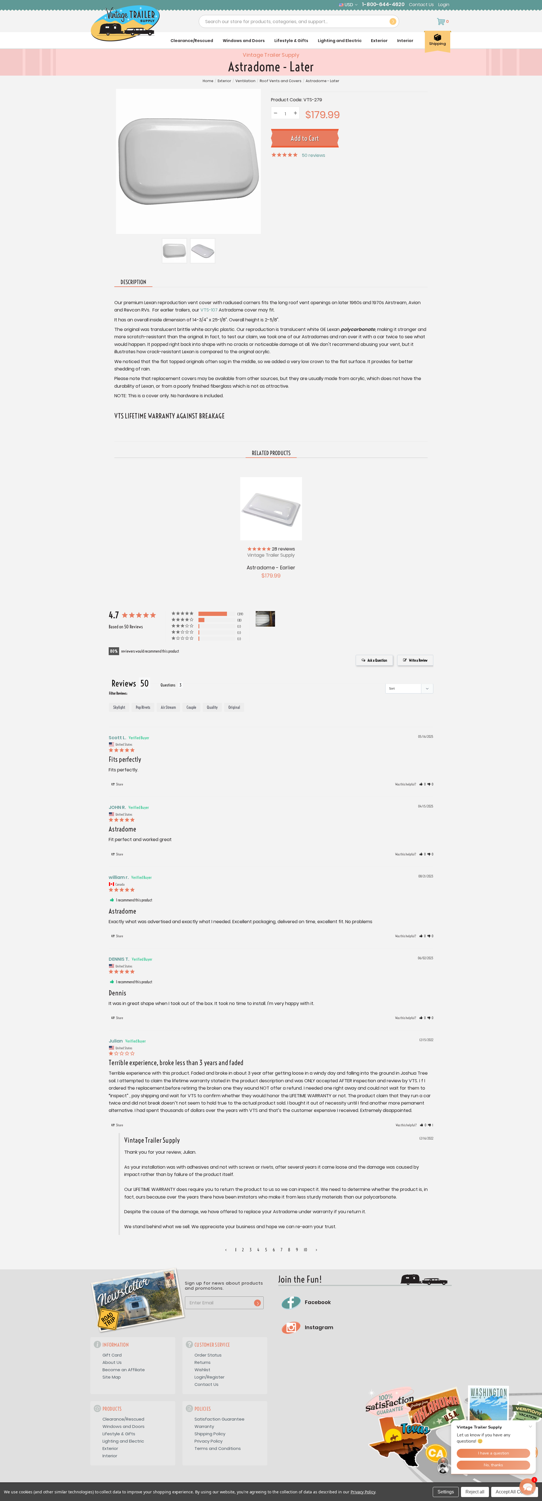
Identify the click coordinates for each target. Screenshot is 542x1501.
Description (133, 282)
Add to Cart (271, 508)
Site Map (111, 1377)
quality (212, 707)
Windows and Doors (244, 40)
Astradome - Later (322, 81)
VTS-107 (209, 310)
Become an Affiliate (123, 1370)
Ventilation (245, 81)
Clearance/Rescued (192, 40)
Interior (405, 40)
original (234, 707)
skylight (119, 707)
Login (443, 4)
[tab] (271, 453)
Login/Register (209, 1377)
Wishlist (202, 1370)
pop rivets (143, 707)
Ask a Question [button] (377, 660)
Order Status (208, 1355)
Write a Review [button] (418, 660)
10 (305, 1249)
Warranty (204, 1426)
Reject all (474, 1491)
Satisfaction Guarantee (219, 1419)
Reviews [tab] (124, 683)
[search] (393, 21)
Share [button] (119, 784)
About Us (112, 1362)
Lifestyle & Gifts (291, 40)
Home (208, 81)
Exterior (379, 40)
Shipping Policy (209, 1434)
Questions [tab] (168, 685)
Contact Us (421, 4)
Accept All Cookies (515, 1491)
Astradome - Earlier (271, 567)
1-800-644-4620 (383, 4)
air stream (168, 707)
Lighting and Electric (340, 40)
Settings (446, 1491)
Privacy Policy (208, 1441)
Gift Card (112, 1355)
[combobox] (299, 21)
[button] (422, 784)
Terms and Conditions (217, 1448)
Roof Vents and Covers (280, 81)
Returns (202, 1362)
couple (191, 707)
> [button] (316, 1249)
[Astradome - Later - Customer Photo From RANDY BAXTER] (265, 619)
